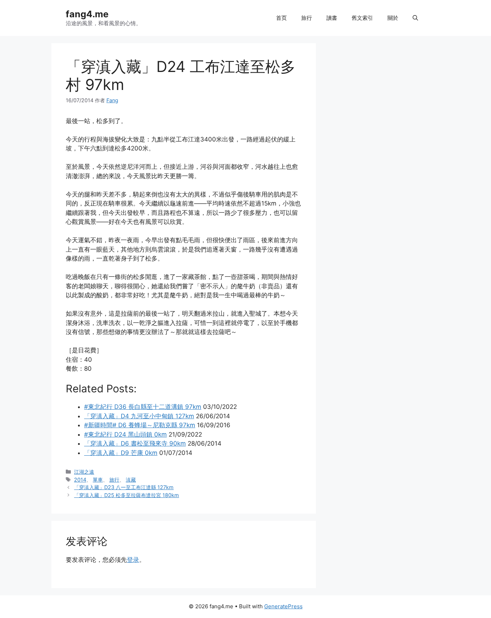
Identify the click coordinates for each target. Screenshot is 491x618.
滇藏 (131, 480)
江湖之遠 (84, 472)
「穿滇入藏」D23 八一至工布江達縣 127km (124, 487)
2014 (80, 480)
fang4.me (87, 14)
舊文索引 (362, 17)
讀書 (331, 17)
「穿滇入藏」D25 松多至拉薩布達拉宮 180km (126, 495)
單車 (98, 480)
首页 (281, 17)
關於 (392, 17)
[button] (415, 18)
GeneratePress (283, 606)
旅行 (306, 17)
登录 (133, 559)
